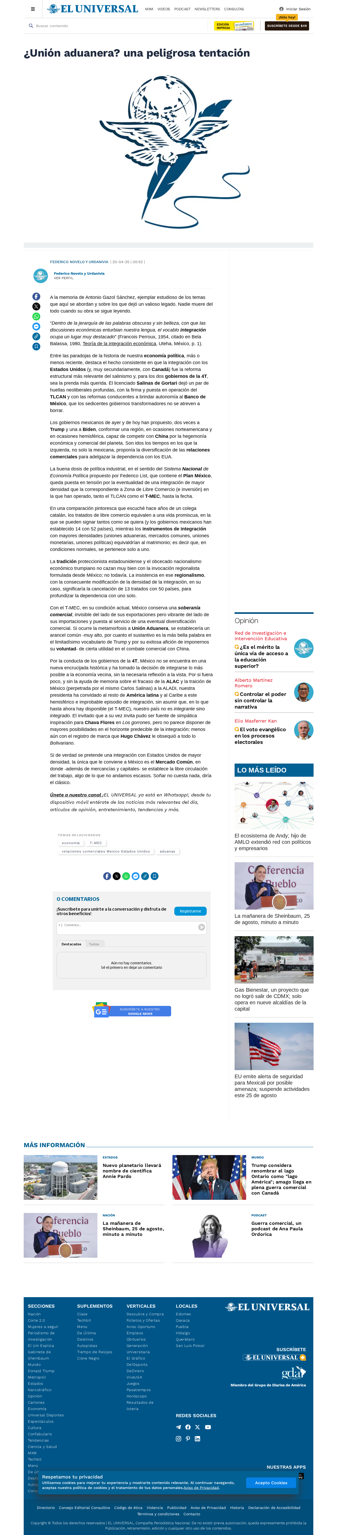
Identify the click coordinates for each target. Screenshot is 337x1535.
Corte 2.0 (36, 1320)
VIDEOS (163, 9)
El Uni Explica (41, 1345)
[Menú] (33, 9)
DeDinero (135, 1371)
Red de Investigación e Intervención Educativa (261, 635)
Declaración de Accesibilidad (274, 1508)
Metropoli (37, 1377)
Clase (82, 1314)
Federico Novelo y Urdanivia (79, 262)
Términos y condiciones (158, 1514)
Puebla (182, 1327)
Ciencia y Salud (42, 1446)
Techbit (35, 1459)
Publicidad (176, 1508)
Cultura (35, 1428)
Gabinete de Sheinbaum (39, 1355)
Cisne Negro (88, 1358)
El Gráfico (136, 1358)
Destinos (85, 1339)
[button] (287, 26)
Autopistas (87, 1345)
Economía (37, 1409)
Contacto (192, 1514)
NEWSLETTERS (207, 9)
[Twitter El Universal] (197, 1428)
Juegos (133, 1383)
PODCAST (182, 9)
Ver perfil (63, 278)
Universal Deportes (46, 1415)
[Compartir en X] (36, 306)
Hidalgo (183, 1333)
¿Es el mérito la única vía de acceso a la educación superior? (261, 656)
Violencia (155, 1508)
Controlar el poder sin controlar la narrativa (260, 700)
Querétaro (185, 1339)
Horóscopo (137, 1396)
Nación (34, 1314)
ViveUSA (134, 1377)
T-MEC (96, 843)
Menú (33, 1465)
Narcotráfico (39, 1390)
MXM (149, 9)
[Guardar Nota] (36, 346)
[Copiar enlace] (36, 336)
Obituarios (136, 1339)
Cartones (36, 1402)
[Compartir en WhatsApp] (36, 316)
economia (71, 843)
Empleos (135, 1333)
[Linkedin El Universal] (197, 1438)
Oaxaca (183, 1320)
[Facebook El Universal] (188, 1428)
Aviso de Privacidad (208, 1508)
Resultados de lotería (140, 1405)
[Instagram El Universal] (178, 1438)
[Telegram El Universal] (178, 1428)
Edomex (183, 1314)
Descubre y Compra (145, 1314)
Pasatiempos (139, 1390)
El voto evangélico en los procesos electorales (260, 735)
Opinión (246, 620)
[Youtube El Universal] (208, 1428)
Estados (35, 1383)
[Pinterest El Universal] (188, 1438)
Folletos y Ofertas (143, 1320)
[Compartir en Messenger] (36, 326)
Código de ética (128, 1508)
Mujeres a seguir (43, 1327)
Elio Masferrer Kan (256, 721)
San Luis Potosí (190, 1345)
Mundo (34, 1364)
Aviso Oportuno (141, 1327)
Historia (237, 1508)
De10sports (137, 1364)
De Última (86, 1333)
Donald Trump (41, 1371)
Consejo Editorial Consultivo (84, 1508)
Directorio (46, 1508)
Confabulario (40, 1434)
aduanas (167, 851)
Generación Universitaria (138, 1348)
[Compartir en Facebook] (36, 296)
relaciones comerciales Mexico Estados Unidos (106, 851)
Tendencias (38, 1440)
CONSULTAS (234, 9)
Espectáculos (40, 1421)
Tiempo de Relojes (94, 1352)
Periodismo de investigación (41, 1336)
